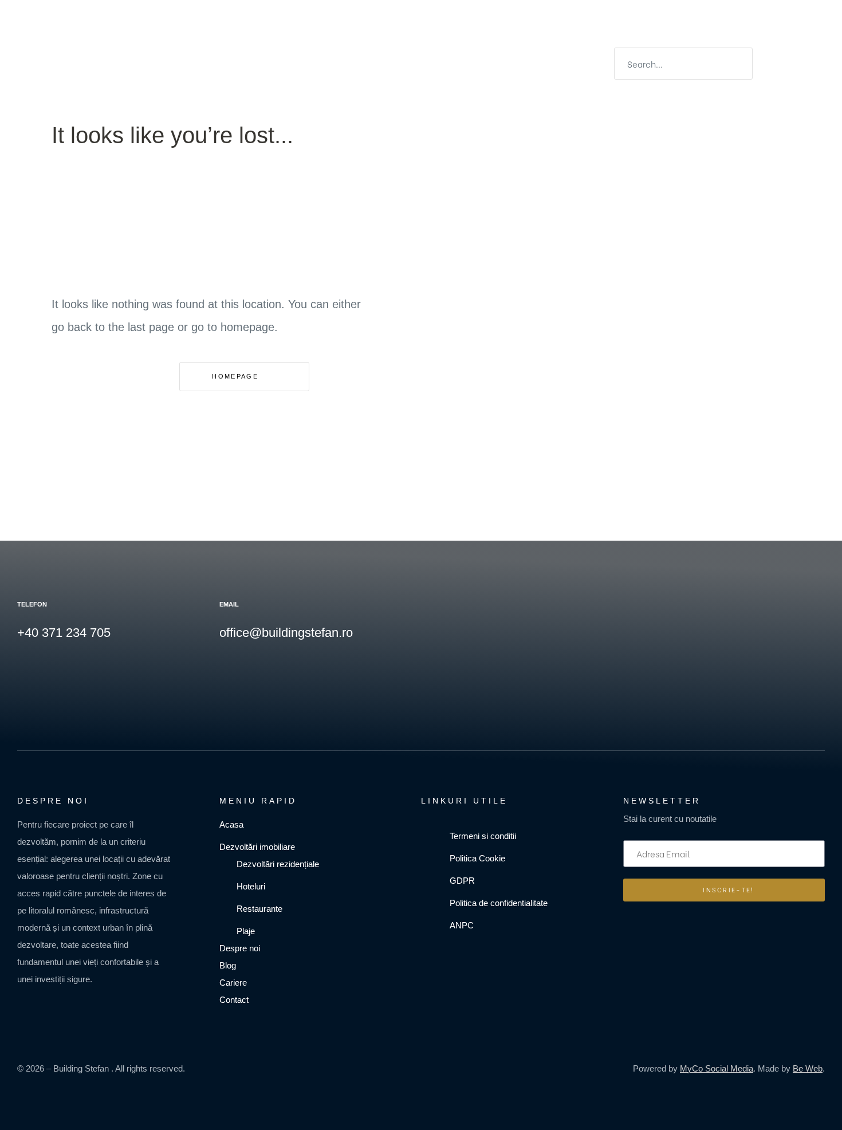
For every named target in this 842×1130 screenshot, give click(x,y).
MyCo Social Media (716, 1068)
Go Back (104, 375)
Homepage (236, 376)
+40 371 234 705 (64, 632)
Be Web (808, 1068)
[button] (422, 51)
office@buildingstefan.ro (286, 632)
